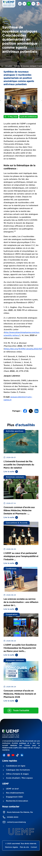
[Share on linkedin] (36, 411)
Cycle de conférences (28, 117)
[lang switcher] (24, 4)
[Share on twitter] (31, 411)
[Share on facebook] (25, 411)
